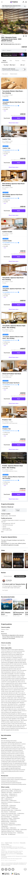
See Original (5, 590)
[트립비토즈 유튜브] (9, 869)
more (5, 110)
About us (2, 842)
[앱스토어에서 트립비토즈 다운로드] (6, 873)
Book (18, 118)
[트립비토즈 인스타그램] (2, 869)
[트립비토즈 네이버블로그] (12, 869)
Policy (23, 60)
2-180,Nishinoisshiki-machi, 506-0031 (11, 44)
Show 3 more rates (13, 122)
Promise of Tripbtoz (5, 844)
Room (4, 60)
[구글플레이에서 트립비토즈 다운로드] (15, 873)
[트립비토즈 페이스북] (6, 869)
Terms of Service (16, 842)
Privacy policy (22, 842)
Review (17, 60)
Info (11, 60)
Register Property (8, 842)
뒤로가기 (2, 2)
